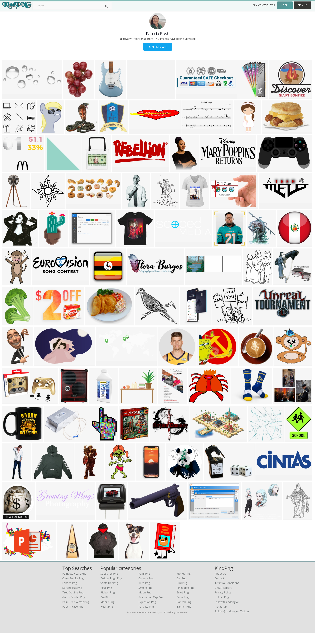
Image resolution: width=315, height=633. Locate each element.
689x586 (279, 402)
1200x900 (126, 439)
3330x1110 (162, 244)
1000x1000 (245, 96)
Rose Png (106, 588)
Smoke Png (145, 588)
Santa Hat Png (109, 583)
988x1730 (125, 557)
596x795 (157, 206)
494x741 (100, 96)
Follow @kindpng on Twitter (232, 611)
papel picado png (73, 606)
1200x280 (135, 131)
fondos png (69, 583)
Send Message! (157, 46)
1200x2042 (165, 402)
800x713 (275, 96)
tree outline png (73, 592)
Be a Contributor (263, 5)
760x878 (252, 244)
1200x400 (8, 557)
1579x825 (260, 323)
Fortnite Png (146, 606)
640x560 (141, 323)
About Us (220, 573)
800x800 (268, 131)
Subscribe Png (109, 573)
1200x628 (264, 169)
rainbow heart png (74, 573)
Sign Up (302, 5)
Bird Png (182, 583)
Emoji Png (183, 592)
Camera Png (146, 578)
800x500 (205, 169)
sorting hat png (72, 588)
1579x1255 (134, 96)
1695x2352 (290, 518)
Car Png (181, 578)
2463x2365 (205, 364)
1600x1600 (255, 439)
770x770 (172, 478)
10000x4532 (74, 206)
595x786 (111, 478)
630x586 (279, 283)
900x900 (50, 439)
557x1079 (81, 478)
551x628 (7, 518)
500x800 (7, 206)
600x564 (7, 131)
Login (285, 5)
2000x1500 (92, 323)
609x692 (104, 131)
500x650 (175, 169)
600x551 (156, 439)
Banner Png (184, 606)
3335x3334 (67, 402)
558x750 (95, 439)
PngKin (104, 597)
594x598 (36, 206)
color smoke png (73, 578)
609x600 (248, 518)
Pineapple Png (185, 588)
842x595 (37, 283)
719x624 (236, 402)
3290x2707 (126, 402)
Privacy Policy (223, 592)
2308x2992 (70, 96)
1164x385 (192, 283)
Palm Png (144, 573)
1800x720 (134, 283)
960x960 (186, 206)
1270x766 (8, 96)
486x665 (43, 131)
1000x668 (52, 169)
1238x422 (42, 518)
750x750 (95, 283)
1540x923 (197, 439)
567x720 (249, 283)
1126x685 (135, 518)
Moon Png (144, 592)
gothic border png (73, 597)
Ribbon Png (107, 592)
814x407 (101, 364)
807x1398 (96, 402)
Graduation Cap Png (150, 597)
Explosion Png (147, 602)
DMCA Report (223, 588)
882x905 (7, 244)
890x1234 (8, 323)
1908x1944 (72, 131)
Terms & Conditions (227, 583)
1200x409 (262, 478)
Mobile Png (107, 602)
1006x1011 (282, 364)
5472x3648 (211, 478)
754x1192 (156, 557)
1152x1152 (46, 244)
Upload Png (222, 597)
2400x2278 (219, 323)
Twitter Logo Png (111, 578)
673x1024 (8, 364)
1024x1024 (9, 402)
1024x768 (129, 206)
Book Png (183, 597)
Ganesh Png (184, 602)
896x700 (101, 518)
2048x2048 (123, 244)
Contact (219, 578)
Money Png (184, 573)
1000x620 (40, 364)
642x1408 (241, 131)
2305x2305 (64, 557)
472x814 (141, 478)
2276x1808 (77, 244)
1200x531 (119, 169)
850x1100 (188, 131)
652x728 (219, 244)
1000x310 (266, 206)
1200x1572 (292, 439)
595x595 (163, 364)
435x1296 (8, 478)
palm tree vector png (75, 602)
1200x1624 (187, 323)
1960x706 (183, 96)
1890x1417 (41, 323)
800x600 (194, 518)
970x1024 (39, 478)
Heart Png (106, 606)
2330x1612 (217, 206)
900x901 (7, 283)
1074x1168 (246, 364)
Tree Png (144, 583)
